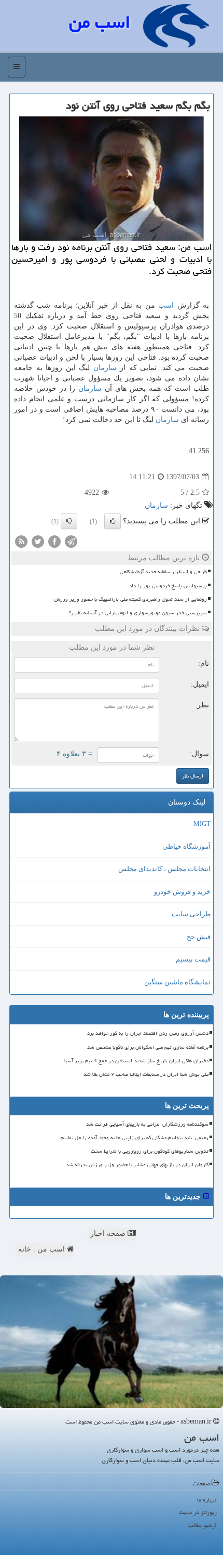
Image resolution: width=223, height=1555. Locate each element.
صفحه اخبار (109, 1233)
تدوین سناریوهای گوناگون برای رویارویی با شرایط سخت (149, 1151)
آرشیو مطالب (202, 1525)
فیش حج (199, 937)
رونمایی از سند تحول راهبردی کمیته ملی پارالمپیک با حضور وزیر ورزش (130, 599)
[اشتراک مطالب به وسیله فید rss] (21, 541)
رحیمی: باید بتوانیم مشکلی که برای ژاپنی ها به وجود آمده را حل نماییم (134, 1137)
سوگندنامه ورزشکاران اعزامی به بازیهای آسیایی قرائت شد (147, 1124)
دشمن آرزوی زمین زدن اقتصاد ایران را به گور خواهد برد (147, 1033)
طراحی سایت (191, 914)
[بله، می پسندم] (112, 521)
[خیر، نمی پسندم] (69, 521)
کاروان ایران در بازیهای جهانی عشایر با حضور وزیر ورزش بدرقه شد (137, 1164)
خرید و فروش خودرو (182, 891)
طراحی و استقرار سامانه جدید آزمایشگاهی (163, 571)
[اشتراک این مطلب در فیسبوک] (54, 541)
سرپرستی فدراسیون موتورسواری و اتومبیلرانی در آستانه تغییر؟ (138, 613)
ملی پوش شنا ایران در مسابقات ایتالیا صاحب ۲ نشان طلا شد (145, 1074)
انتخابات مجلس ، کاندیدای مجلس (164, 869)
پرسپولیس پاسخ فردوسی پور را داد (168, 586)
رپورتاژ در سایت (198, 1512)
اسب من (99, 22)
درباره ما (207, 1499)
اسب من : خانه (42, 1249)
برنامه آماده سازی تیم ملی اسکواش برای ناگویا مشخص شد (147, 1047)
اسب (166, 305)
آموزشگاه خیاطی (186, 846)
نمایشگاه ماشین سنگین (177, 982)
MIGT (202, 823)
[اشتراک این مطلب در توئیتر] (38, 541)
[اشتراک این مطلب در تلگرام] (71, 541)
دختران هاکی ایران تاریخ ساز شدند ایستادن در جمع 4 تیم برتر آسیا (136, 1061)
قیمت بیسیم (193, 959)
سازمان (105, 368)
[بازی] (111, 1341)
